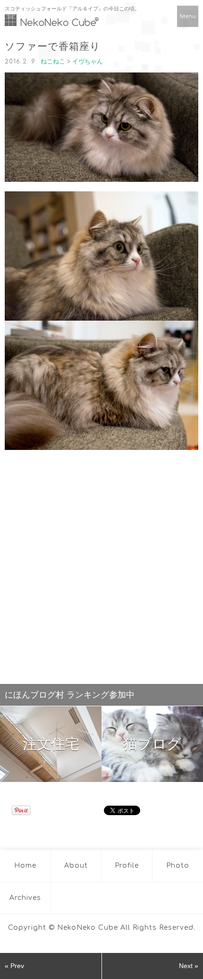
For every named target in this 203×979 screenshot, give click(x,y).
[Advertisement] (101, 564)
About (76, 865)
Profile (127, 865)
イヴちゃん (87, 61)
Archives (25, 897)
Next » (188, 966)
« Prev (14, 966)
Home (25, 865)
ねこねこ (53, 61)
